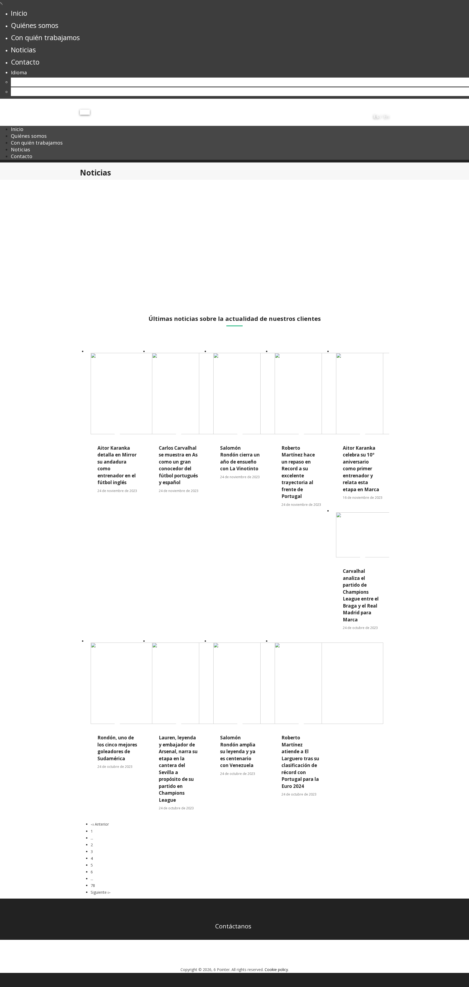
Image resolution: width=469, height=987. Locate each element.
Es (13, 82)
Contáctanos (233, 926)
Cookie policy (276, 969)
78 (93, 885)
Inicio (17, 129)
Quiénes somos (29, 136)
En (14, 91)
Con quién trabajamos (37, 142)
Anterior (101, 824)
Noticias (20, 149)
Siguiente (99, 892)
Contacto (21, 156)
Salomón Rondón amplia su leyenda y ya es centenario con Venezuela (237, 751)
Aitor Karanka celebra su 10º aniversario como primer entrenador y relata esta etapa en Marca (361, 469)
